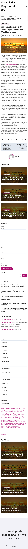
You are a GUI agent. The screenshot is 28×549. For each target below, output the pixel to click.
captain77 (3, 408)
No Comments (19, 35)
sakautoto (3, 426)
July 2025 (4, 387)
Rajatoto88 (6, 416)
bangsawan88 (13, 424)
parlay (2, 416)
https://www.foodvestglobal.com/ (15, 411)
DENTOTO (3, 427)
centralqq (16, 414)
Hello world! (18, 319)
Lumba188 (16, 420)
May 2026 (4, 350)
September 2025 (5, 379)
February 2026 (5, 361)
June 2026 (4, 346)
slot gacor (21, 414)
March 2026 (4, 357)
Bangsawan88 (4, 429)
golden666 (7, 424)
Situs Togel (21, 417)
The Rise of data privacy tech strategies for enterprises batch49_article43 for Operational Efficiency (12, 291)
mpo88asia (10, 429)
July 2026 (4, 342)
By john (5, 35)
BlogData (21, 545)
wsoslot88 (8, 426)
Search (3, 272)
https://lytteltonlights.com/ (17, 410)
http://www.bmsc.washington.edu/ (9, 421)
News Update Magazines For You (9, 6)
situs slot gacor (21, 416)
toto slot (23, 418)
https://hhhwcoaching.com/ (7, 414)
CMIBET (8, 427)
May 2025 (4, 394)
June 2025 (4, 391)
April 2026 (4, 353)
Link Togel (17, 427)
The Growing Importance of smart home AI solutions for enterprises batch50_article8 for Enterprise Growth (12, 298)
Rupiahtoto (10, 423)
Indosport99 (11, 420)
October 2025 (5, 376)
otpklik (2, 420)
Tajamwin (8, 408)
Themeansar (14, 546)
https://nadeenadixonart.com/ (8, 418)
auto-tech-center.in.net (11, 64)
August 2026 (4, 339)
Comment (3, 228)
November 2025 (5, 372)
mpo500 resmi (7, 410)
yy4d (16, 416)
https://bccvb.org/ (9, 413)
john (18, 156)
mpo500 (3, 413)
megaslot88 (3, 434)
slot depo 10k (19, 408)
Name (2, 247)
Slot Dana (13, 408)
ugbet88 (16, 423)
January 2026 (5, 365)
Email (2, 252)
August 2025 (4, 383)
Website (2, 258)
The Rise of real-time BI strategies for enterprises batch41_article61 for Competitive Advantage (13, 179)
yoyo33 (6, 423)
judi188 (6, 420)
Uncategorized (5, 23)
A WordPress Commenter (7, 329)
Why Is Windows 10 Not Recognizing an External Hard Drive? (11, 510)
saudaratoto (14, 426)
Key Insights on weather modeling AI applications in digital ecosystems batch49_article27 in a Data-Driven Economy (14, 310)
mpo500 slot (4, 411)
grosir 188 (18, 418)
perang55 (20, 424)
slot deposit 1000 (22, 423)
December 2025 (5, 368)
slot (6, 417)
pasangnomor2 (15, 417)
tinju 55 (2, 424)
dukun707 (12, 416)
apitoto (19, 426)
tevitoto (9, 417)
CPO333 (3, 417)
